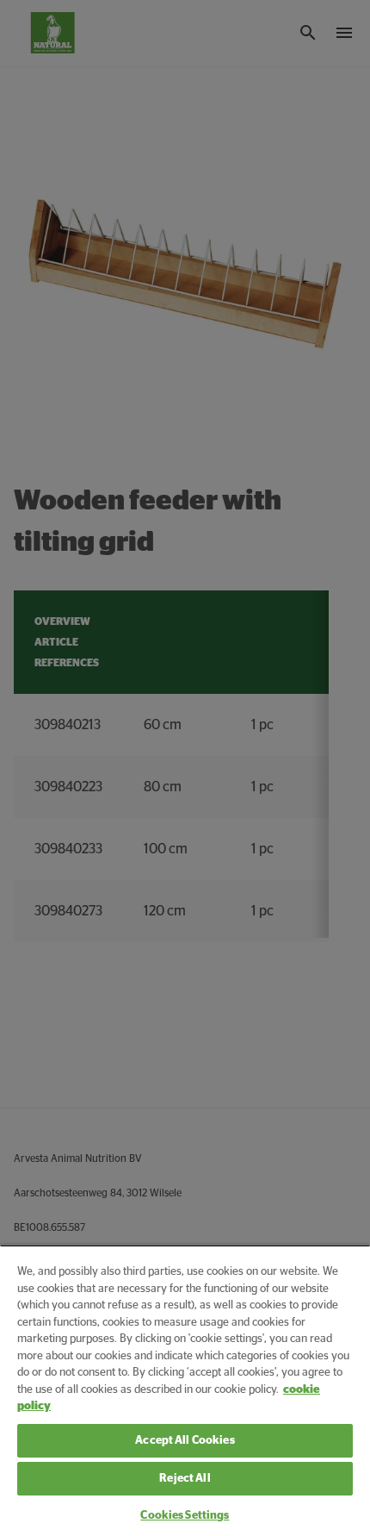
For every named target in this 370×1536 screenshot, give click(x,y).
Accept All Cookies (184, 1440)
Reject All (184, 1478)
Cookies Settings (184, 1515)
